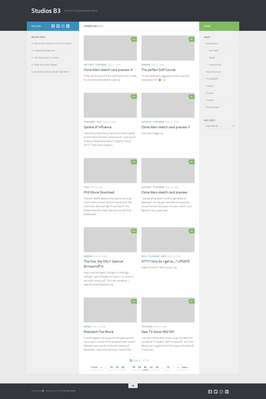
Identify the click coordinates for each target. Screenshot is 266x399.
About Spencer (214, 71)
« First (94, 367)
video (164, 256)
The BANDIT (212, 79)
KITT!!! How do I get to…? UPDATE (165, 261)
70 (168, 367)
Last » (185, 367)
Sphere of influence (97, 127)
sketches (89, 64)
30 (123, 367)
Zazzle (212, 57)
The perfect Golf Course (158, 70)
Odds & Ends (215, 64)
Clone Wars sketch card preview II (165, 127)
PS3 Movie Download (99, 192)
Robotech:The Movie (98, 332)
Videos (210, 86)
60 (139, 367)
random (145, 64)
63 (157, 367)
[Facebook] (53, 26)
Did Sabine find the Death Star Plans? (52, 71)
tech (99, 122)
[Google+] (68, 26)
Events (210, 93)
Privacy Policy (213, 107)
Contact (210, 100)
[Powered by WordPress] (43, 391)
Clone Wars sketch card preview (164, 192)
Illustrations (212, 43)
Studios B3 (46, 11)
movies (87, 326)
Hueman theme (68, 391)
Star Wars (213, 50)
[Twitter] (58, 26)
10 (111, 367)
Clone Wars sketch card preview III (108, 70)
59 (133, 367)
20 (117, 367)
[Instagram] (63, 26)
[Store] (73, 26)
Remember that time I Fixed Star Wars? (53, 43)
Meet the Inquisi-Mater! (45, 64)
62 (151, 367)
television (153, 256)
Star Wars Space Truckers (46, 57)
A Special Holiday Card (44, 50)
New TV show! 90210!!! (157, 332)
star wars (101, 64)
